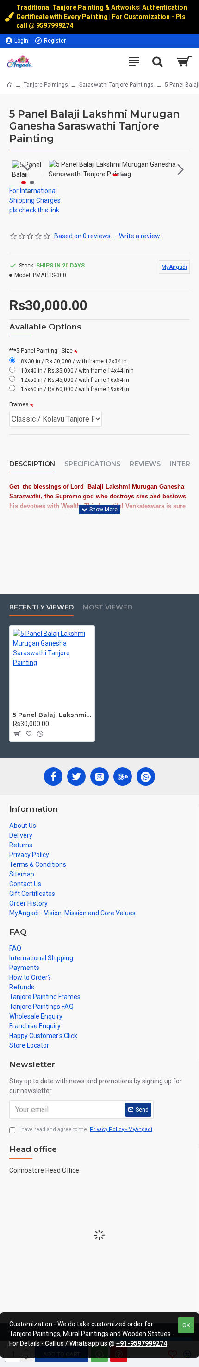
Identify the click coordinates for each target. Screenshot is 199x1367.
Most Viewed (107, 607)
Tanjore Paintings (46, 84)
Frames (19, 404)
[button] (58, 169)
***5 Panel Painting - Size (41, 351)
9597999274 (55, 25)
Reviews (145, 464)
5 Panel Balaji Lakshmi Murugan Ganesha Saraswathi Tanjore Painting (52, 714)
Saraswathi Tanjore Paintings (116, 84)
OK (186, 1325)
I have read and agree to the (85, 1129)
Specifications (92, 464)
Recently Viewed (41, 607)
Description (32, 464)
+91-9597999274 (141, 1343)
